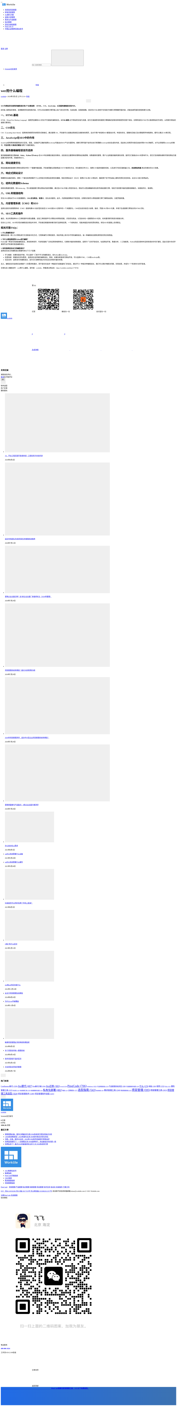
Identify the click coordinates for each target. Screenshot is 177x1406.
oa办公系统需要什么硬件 (14, 862)
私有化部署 (52, 1090)
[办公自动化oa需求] (29, 842)
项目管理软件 (26, 1094)
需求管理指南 (10, 1180)
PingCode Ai (9, 26)
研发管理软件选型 (37, 1090)
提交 (3, 379)
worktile (3, 96)
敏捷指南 (8, 1173)
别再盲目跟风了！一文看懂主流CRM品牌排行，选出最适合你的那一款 (30, 1141)
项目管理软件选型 (44, 1094)
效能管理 (33, 1187)
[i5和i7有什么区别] (29, 940)
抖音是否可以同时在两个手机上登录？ (19, 903)
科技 (28, 96)
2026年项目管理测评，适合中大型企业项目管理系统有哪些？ (27, 738)
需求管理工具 (112, 1090)
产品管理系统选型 (117, 1086)
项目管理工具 (158, 1090)
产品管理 (19, 1187)
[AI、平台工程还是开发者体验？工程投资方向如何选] (57, 452)
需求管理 (100, 1090)
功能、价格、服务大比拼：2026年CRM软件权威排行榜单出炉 (27, 1139)
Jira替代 (25, 1086)
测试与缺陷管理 (10, 24)
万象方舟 (66, 1187)
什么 (144, 1086)
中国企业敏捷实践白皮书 (14, 29)
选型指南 (87, 1090)
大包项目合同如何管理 (13, 1067)
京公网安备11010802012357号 (26, 1191)
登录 (2, 49)
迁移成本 (72, 1090)
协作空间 (47, 1187)
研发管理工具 (25, 1090)
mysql (63, 1086)
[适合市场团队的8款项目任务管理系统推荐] (57, 535)
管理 (65, 1090)
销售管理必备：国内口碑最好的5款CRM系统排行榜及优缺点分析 (28, 1134)
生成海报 (35, 350)
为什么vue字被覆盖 (12, 1001)
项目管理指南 (10, 1183)
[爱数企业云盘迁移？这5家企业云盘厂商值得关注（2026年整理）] (57, 592)
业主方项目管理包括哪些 (14, 993)
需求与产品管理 (10, 19)
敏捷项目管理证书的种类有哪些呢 (17, 1042)
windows (92, 1086)
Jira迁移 (53, 1086)
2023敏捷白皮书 (10, 1171)
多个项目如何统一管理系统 (15, 1050)
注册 (6, 49)
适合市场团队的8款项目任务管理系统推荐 (20, 539)
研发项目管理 (10, 12)
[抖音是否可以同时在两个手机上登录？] (29, 899)
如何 (161, 1086)
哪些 (152, 1086)
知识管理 (8, 22)
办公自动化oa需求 (11, 846)
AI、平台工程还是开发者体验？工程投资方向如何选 (24, 456)
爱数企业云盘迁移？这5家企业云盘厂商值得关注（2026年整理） (28, 596)
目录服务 (59, 1187)
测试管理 (40, 1187)
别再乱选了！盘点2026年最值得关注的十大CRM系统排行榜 (26, 1144)
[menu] (1, 2)
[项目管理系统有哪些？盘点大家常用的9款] (57, 666)
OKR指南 (8, 1178)
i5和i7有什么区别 (11, 944)
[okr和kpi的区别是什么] (29, 981)
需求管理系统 (126, 1090)
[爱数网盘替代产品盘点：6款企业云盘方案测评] (57, 801)
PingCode (77, 1086)
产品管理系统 (102, 1086)
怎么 (168, 1086)
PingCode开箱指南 (11, 1175)
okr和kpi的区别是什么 (13, 985)
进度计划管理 (10, 17)
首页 (11, 69)
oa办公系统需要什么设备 (14, 854)
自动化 (53, 1187)
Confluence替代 (9, 1086)
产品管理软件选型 (132, 1086)
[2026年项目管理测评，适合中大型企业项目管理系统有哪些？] (57, 734)
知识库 (16, 1090)
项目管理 (141, 1090)
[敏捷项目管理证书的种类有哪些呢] (29, 1038)
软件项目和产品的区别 (13, 1059)
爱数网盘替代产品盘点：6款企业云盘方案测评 (22, 805)
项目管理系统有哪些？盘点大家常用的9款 (20, 670)
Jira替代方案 (9, 15)
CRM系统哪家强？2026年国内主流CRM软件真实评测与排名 (26, 1137)
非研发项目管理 (10, 10)
